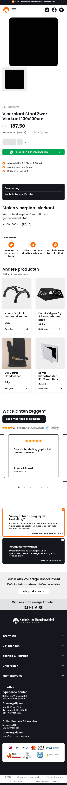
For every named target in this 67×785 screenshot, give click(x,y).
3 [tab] (30, 487)
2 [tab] (24, 487)
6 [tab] (47, 487)
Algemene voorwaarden (29, 777)
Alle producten (32, 591)
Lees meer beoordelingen (23, 419)
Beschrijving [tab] (12, 188)
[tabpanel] (33, 456)
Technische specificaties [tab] (19, 194)
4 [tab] (36, 487)
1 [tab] (18, 487)
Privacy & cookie (55, 777)
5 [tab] (41, 487)
